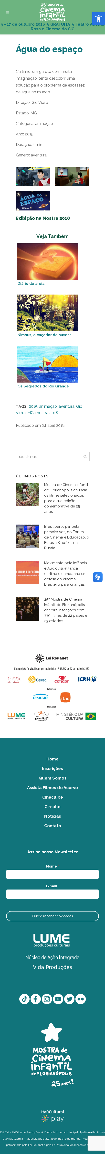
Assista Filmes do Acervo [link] (52, 787)
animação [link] (48, 406)
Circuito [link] (52, 806)
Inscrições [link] (52, 768)
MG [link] (30, 412)
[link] (98, 18)
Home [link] (52, 759)
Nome (52, 866)
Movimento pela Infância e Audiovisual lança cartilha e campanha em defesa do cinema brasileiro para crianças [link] (65, 574)
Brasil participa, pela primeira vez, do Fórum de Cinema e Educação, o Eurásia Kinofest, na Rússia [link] (66, 537)
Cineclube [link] (52, 797)
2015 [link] (33, 406)
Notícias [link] (52, 816)
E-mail (52, 886)
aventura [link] (66, 406)
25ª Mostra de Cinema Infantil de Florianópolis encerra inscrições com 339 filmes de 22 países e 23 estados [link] (65, 610)
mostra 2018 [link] (46, 412)
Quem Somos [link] (52, 778)
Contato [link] (52, 825)
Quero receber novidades (52, 916)
